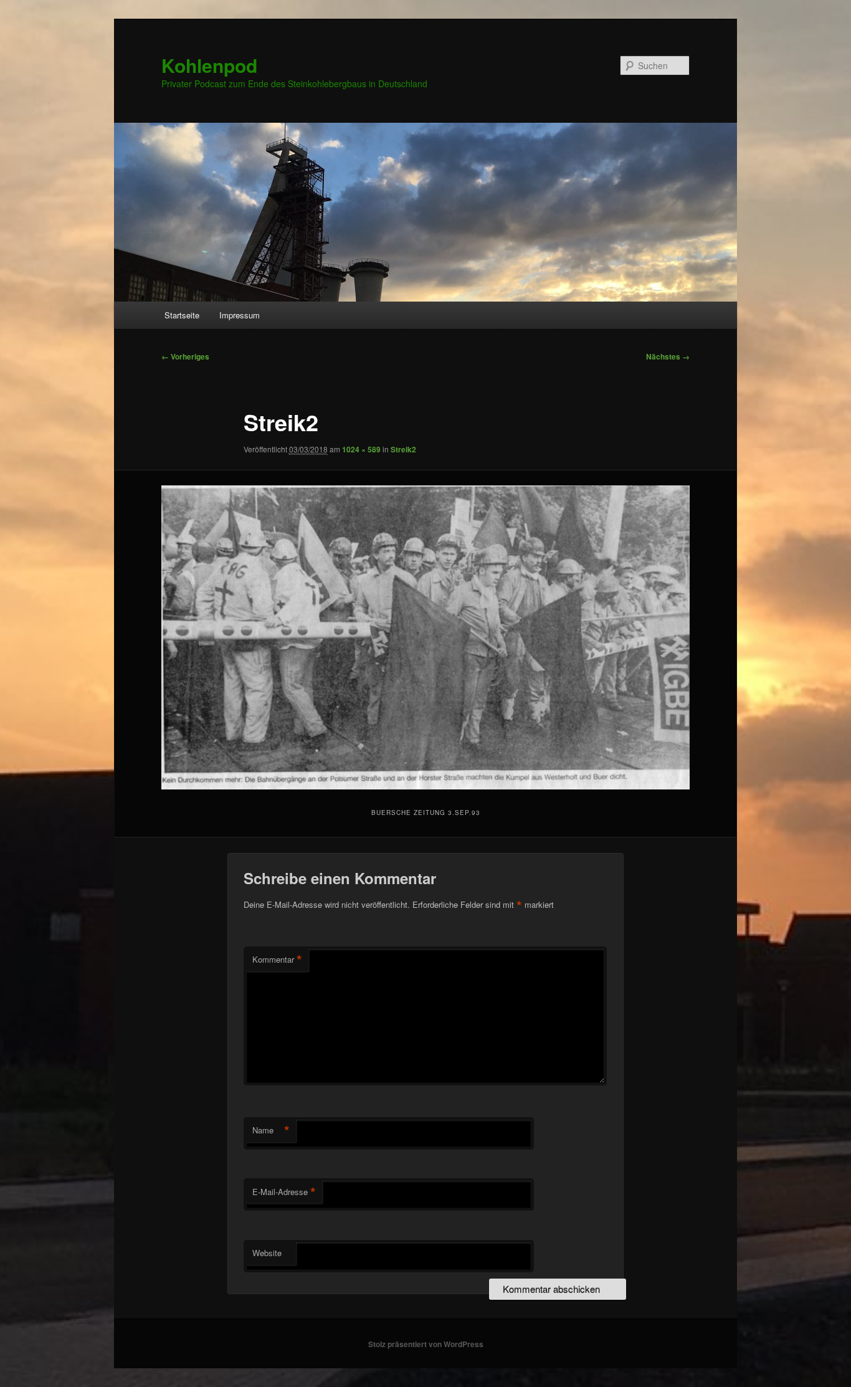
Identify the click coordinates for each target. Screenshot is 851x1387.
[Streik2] (425, 637)
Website (267, 1253)
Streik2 (403, 449)
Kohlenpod (209, 65)
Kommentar (277, 960)
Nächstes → (668, 356)
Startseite (181, 315)
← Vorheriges (185, 356)
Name (271, 1130)
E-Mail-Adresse (284, 1192)
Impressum (239, 315)
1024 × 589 (361, 449)
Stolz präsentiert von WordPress (425, 1344)
